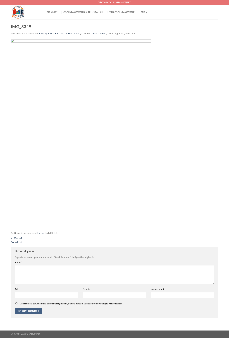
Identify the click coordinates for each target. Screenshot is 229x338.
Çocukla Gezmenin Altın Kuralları (83, 12)
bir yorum (40, 233)
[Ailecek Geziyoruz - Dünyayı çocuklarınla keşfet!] (26, 12)
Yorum (18, 262)
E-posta (86, 289)
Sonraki (16, 242)
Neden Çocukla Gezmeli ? (121, 12)
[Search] (217, 12)
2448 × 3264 (98, 33)
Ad (16, 289)
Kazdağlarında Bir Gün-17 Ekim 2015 (59, 33)
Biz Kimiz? (52, 12)
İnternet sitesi (157, 289)
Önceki (16, 238)
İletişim (143, 12)
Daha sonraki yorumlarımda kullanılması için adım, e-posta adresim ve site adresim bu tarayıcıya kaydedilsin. (71, 304)
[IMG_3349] (81, 133)
